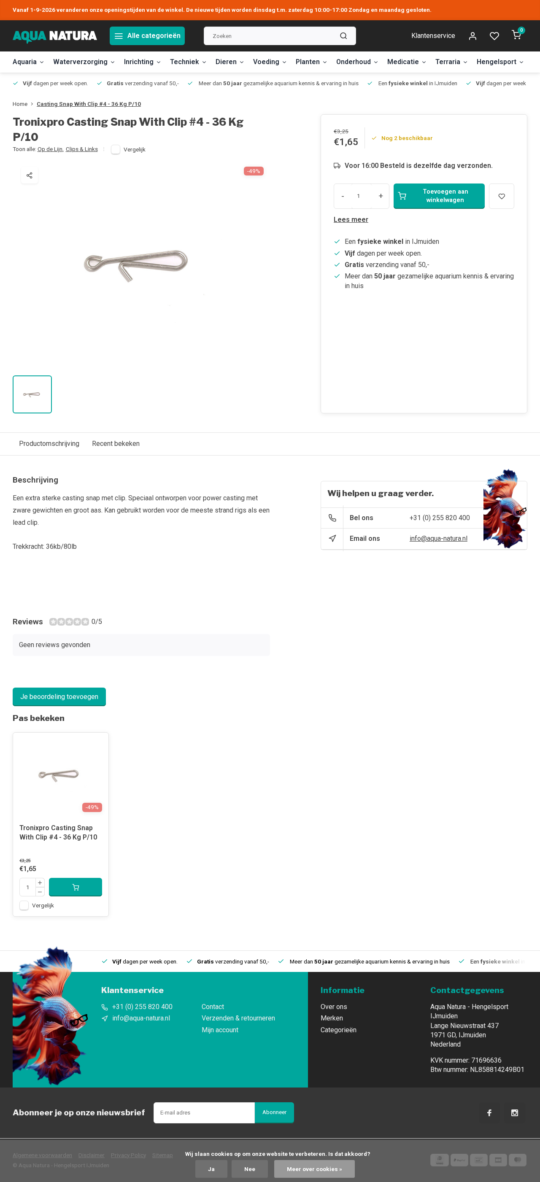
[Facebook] (489, 1112)
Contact (213, 1007)
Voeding (266, 62)
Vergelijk (135, 149)
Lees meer (351, 220)
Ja (211, 1169)
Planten (308, 62)
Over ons (334, 1007)
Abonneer (274, 1112)
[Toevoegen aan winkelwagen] (75, 887)
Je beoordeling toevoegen (59, 697)
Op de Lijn (51, 149)
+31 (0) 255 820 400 (440, 518)
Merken (332, 1018)
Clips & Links (82, 149)
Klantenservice (433, 36)
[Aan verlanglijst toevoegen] (95, 745)
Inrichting (139, 62)
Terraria (447, 62)
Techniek (184, 62)
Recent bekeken (116, 444)
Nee (249, 1169)
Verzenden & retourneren (238, 1018)
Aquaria (25, 62)
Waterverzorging (80, 62)
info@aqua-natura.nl (438, 538)
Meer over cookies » (314, 1169)
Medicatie (403, 62)
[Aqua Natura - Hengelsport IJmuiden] (55, 36)
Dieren (226, 62)
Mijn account (220, 1030)
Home (20, 103)
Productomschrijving (49, 444)
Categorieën (338, 1030)
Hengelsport (496, 62)
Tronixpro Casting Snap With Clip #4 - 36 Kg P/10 (58, 832)
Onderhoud (353, 62)
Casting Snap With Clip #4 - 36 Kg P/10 (89, 103)
